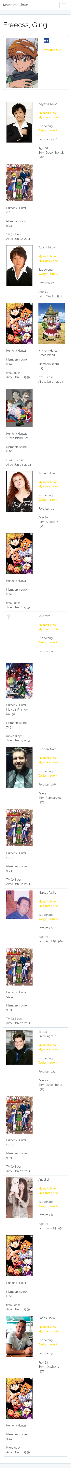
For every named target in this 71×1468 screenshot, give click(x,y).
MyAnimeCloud (15, 5)
